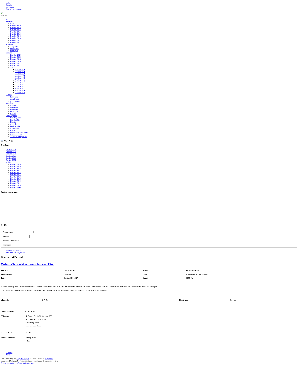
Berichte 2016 (15, 32)
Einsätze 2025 (15, 57)
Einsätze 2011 (20, 84)
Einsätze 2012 (20, 86)
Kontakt (9, 5)
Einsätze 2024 (15, 59)
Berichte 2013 (15, 38)
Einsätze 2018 (20, 93)
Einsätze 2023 (15, 61)
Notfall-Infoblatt (16, 135)
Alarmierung (15, 101)
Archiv (12, 67)
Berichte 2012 (15, 40)
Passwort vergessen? (13, 250)
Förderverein (15, 126)
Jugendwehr (10, 103)
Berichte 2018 (15, 28)
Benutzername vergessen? (15, 253)
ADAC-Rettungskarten (18, 137)
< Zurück (9, 353)
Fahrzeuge (14, 97)
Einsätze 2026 (15, 55)
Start (7, 19)
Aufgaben (14, 47)
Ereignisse (14, 109)
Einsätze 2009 (20, 76)
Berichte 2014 (15, 36)
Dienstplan (14, 51)
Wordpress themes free (25, 363)
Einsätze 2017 (20, 88)
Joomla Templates (7, 363)
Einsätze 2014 (20, 80)
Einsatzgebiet (15, 120)
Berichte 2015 (15, 34)
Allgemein (9, 44)
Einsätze (9, 53)
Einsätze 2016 (20, 91)
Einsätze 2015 (20, 78)
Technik (9, 95)
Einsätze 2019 (20, 70)
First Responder (11, 116)
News (12, 23)
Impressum (10, 7)
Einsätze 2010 (20, 74)
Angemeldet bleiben (10, 241)
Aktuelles (9, 21)
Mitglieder (14, 107)
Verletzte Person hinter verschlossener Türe (27, 264)
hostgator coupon (23, 359)
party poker (49, 359)
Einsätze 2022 (15, 63)
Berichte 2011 (15, 42)
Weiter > (9, 355)
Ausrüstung (14, 99)
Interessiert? (14, 49)
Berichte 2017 (15, 30)
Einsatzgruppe (15, 118)
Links (8, 3)
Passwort (6, 236)
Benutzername (8, 232)
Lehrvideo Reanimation (19, 132)
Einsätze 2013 (20, 82)
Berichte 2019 (15, 26)
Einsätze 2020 (20, 72)
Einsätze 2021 (15, 65)
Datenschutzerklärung (14, 9)
